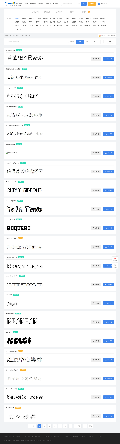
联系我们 (18, 436)
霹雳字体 (52, 22)
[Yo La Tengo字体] (25, 209)
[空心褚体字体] (25, 416)
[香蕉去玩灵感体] (25, 58)
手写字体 (52, 25)
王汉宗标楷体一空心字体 (13, 69)
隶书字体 (17, 25)
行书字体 (102, 22)
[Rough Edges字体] (25, 265)
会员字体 (72, 12)
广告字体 (24, 25)
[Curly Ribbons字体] (25, 190)
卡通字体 (88, 18)
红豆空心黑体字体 (11, 351)
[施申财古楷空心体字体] (25, 378)
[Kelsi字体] (25, 341)
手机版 (91, 436)
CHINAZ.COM (23, 440)
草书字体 (81, 22)
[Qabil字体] (25, 303)
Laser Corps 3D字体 (12, 276)
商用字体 (48, 4)
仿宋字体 (31, 22)
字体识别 (92, 3)
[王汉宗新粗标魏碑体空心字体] (25, 134)
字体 (21, 35)
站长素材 (16, 35)
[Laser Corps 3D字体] (25, 284)
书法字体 (95, 18)
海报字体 (102, 18)
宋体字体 (38, 22)
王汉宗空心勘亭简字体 (12, 163)
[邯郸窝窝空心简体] (25, 247)
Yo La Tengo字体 (11, 200)
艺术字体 (45, 25)
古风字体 (24, 18)
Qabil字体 (9, 295)
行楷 (81, 25)
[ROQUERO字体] (25, 228)
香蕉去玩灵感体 (10, 50)
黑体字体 (66, 22)
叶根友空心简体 (10, 144)
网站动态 (75, 436)
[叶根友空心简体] (11, 153)
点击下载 (109, 58)
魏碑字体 (17, 22)
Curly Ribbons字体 (11, 182)
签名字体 (52, 18)
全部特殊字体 (60, 12)
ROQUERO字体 (10, 219)
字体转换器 (103, 4)
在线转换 (97, 58)
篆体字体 (88, 22)
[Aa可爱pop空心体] (25, 115)
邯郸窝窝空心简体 (11, 238)
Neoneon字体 (10, 313)
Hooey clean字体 (11, 88)
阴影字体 (74, 18)
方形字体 (66, 18)
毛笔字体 (74, 22)
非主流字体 (75, 25)
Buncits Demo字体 (11, 389)
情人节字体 (88, 25)
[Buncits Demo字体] (25, 397)
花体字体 (38, 18)
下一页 (77, 426)
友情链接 (47, 436)
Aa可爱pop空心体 (11, 106)
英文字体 (40, 4)
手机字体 (38, 25)
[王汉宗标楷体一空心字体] (25, 77)
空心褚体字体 (10, 407)
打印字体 (59, 18)
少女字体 (95, 22)
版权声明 (37, 436)
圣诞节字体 (96, 25)
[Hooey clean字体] (25, 96)
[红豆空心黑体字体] (25, 359)
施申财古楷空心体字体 (12, 370)
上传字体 (99, 436)
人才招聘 (65, 436)
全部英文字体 (47, 12)
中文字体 (33, 4)
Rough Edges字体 (11, 257)
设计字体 (59, 25)
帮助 (83, 436)
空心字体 (31, 25)
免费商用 (55, 4)
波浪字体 (81, 18)
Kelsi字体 (8, 332)
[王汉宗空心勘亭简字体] (25, 171)
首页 (26, 4)
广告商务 (28, 436)
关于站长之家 (8, 436)
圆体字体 (17, 18)
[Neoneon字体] (25, 322)
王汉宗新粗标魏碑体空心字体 (14, 125)
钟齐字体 (103, 25)
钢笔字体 (24, 22)
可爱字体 (66, 25)
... (65, 426)
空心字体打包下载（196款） (108, 35)
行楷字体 (45, 22)
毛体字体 (31, 18)
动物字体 (45, 18)
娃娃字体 (59, 22)
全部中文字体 (35, 12)
